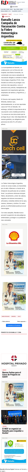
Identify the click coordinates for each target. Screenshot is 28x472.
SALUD (10, 14)
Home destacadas (5, 316)
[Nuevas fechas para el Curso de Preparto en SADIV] (14, 361)
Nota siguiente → (22, 321)
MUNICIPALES (4, 14)
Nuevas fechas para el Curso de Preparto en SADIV (11, 374)
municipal (14, 316)
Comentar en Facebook (14, 325)
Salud (19, 316)
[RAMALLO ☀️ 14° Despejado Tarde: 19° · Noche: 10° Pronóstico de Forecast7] (14, 343)
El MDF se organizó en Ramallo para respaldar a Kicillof (12, 431)
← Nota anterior (5, 321)
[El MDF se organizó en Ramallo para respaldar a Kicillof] (14, 417)
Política (4, 426)
